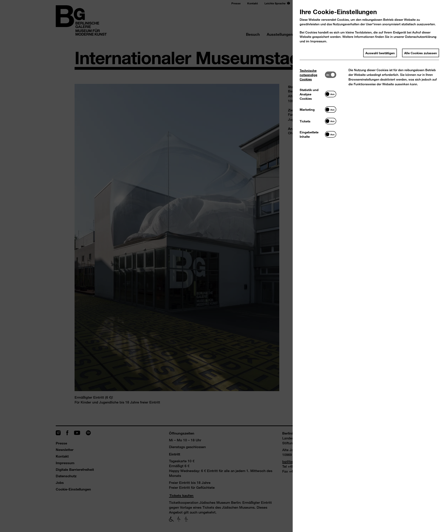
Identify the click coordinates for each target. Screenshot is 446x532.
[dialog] (223, 266)
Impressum (318, 41)
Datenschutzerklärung (420, 37)
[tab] (312, 75)
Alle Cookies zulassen (420, 53)
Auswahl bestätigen (380, 53)
